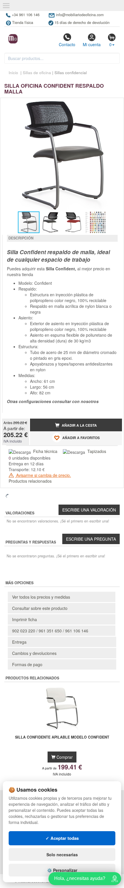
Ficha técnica (45, 451)
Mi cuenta (92, 44)
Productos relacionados (30, 481)
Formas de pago (27, 664)
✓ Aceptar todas (62, 838)
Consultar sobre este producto (39, 608)
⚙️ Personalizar (62, 870)
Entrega (19, 642)
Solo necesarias (62, 854)
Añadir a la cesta (79, 425)
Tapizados (96, 451)
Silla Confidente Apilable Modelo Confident (62, 737)
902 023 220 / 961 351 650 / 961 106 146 (50, 631)
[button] (112, 104)
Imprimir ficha (24, 619)
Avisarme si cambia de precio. (43, 475)
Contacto (67, 44)
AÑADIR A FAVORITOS (80, 438)
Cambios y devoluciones (34, 653)
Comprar (64, 757)
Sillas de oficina (37, 72)
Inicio (13, 72)
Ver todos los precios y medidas (41, 597)
